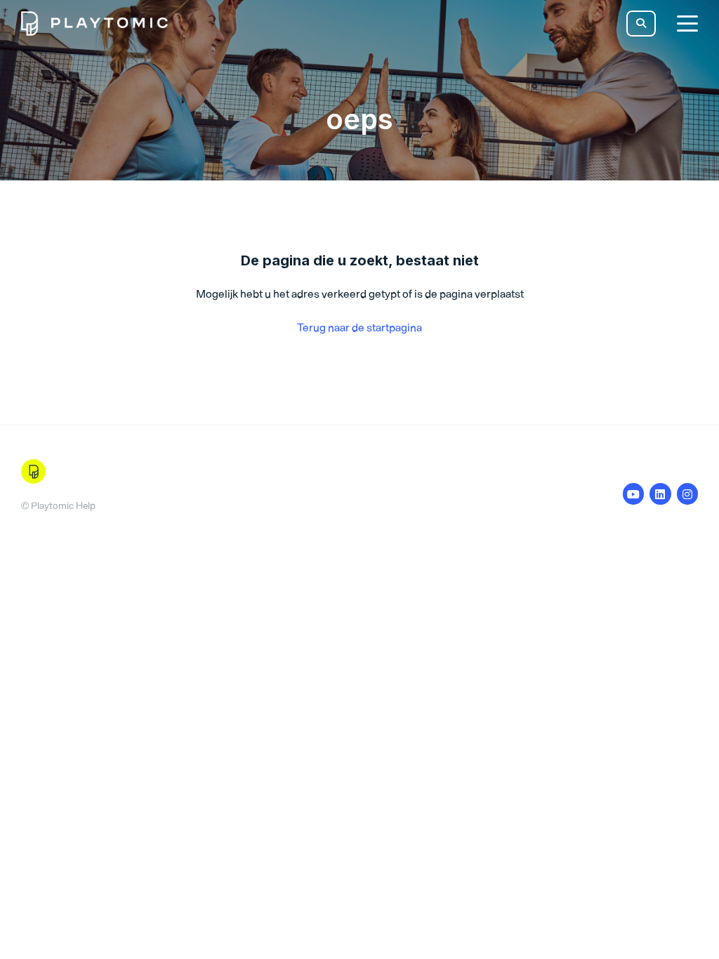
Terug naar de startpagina (359, 327)
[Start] (94, 23)
